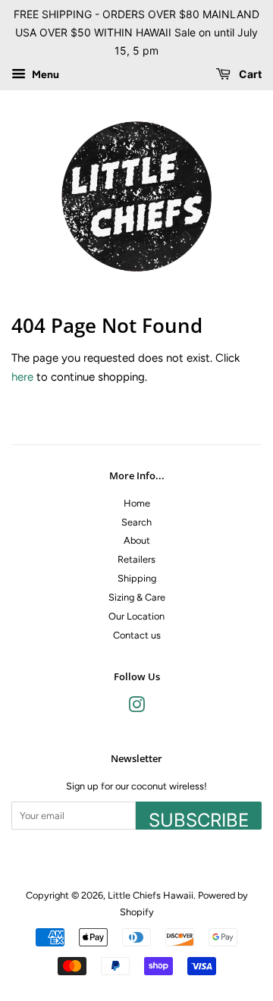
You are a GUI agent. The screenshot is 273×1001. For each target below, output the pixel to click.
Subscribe (199, 819)
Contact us (137, 635)
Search (136, 522)
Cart (249, 74)
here (22, 377)
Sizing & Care (136, 597)
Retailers (136, 559)
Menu (44, 75)
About (137, 540)
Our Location (136, 616)
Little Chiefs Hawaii (150, 895)
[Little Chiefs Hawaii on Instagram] (136, 708)
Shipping (137, 578)
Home (137, 503)
